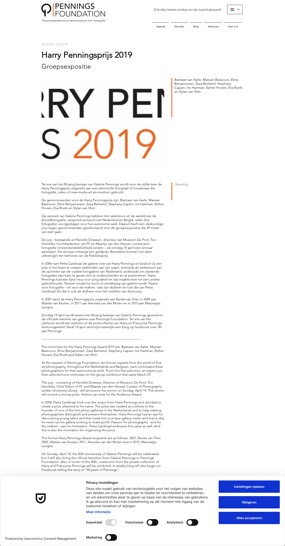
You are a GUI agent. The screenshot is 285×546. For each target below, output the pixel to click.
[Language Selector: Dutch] (235, 9)
